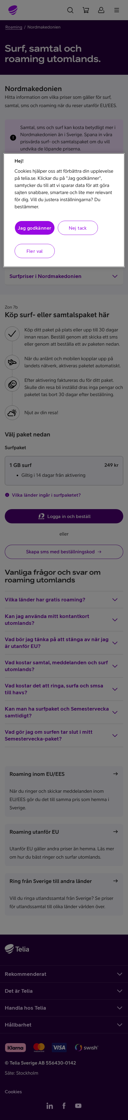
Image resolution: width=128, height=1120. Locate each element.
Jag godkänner (34, 228)
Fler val (34, 251)
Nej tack (78, 228)
